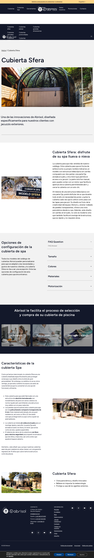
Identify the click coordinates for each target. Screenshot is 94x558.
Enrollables (57, 512)
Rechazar (70, 554)
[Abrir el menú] (91, 36)
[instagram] (38, 533)
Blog (55, 514)
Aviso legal (77, 545)
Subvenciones (58, 531)
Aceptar (59, 554)
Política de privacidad (66, 545)
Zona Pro (56, 536)
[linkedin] (50, 533)
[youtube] (44, 533)
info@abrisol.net (35, 514)
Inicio (3, 50)
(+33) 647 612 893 (40, 519)
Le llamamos (58, 1)
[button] (16, 335)
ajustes (11, 556)
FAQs (55, 533)
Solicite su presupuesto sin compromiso (43, 1)
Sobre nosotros (58, 517)
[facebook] (32, 533)
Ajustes (82, 554)
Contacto (56, 524)
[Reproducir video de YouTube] (21, 188)
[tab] (70, 244)
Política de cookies (87, 545)
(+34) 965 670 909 (40, 516)
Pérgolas (56, 509)
